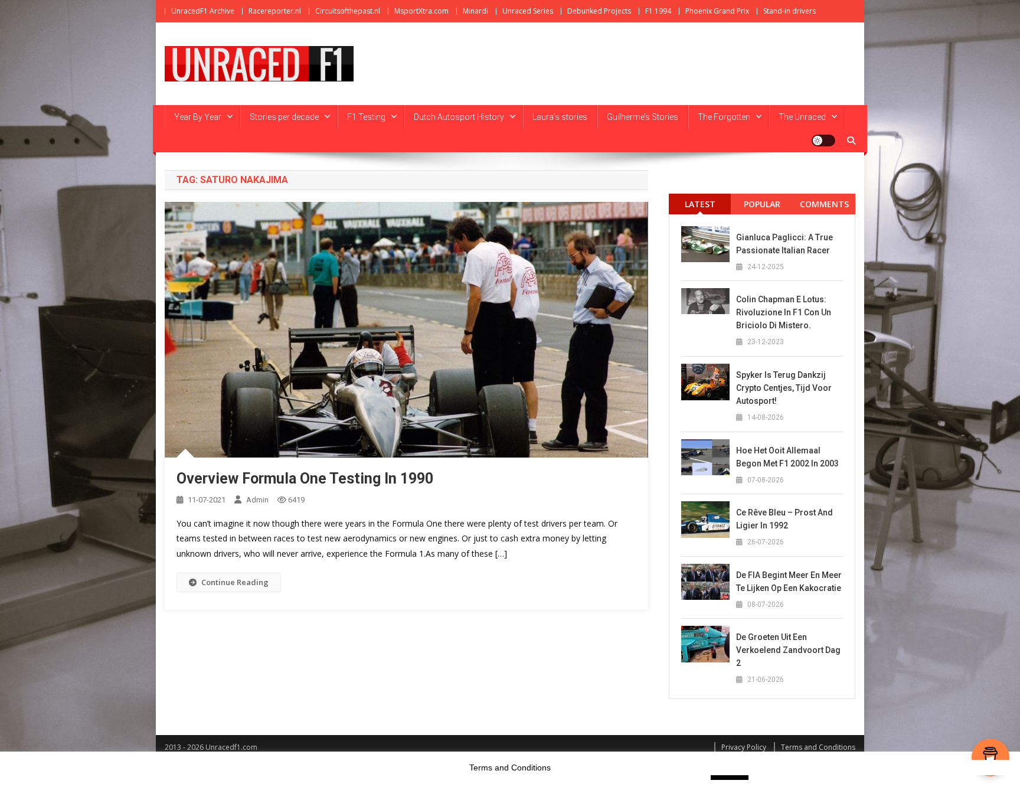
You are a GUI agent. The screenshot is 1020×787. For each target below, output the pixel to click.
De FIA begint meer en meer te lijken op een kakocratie (789, 581)
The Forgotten (724, 117)
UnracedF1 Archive (202, 11)
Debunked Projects (599, 11)
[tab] (700, 204)
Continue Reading (235, 582)
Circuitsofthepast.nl (347, 11)
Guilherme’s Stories (642, 117)
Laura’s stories (559, 117)
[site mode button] (823, 140)
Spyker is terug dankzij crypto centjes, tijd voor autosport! (784, 388)
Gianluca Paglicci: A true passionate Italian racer (784, 244)
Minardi (475, 11)
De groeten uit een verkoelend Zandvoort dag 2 (788, 650)
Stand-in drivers (789, 11)
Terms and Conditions (818, 747)
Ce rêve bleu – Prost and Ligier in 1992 (784, 519)
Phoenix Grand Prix (717, 11)
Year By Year (197, 117)
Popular (762, 204)
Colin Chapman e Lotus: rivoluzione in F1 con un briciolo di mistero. (783, 312)
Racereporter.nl (275, 11)
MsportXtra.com (421, 11)
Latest (700, 204)
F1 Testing (366, 117)
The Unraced (802, 117)
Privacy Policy (743, 747)
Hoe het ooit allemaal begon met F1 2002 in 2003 (787, 457)
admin (257, 499)
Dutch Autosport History (459, 117)
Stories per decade (284, 117)
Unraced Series (527, 11)
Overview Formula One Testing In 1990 (304, 478)
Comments (824, 204)
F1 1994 (658, 11)
